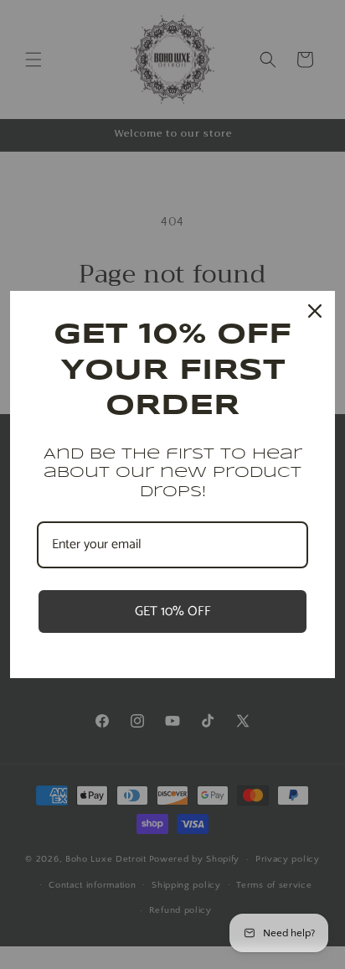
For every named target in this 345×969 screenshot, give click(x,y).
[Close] (315, 311)
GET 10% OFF (173, 611)
